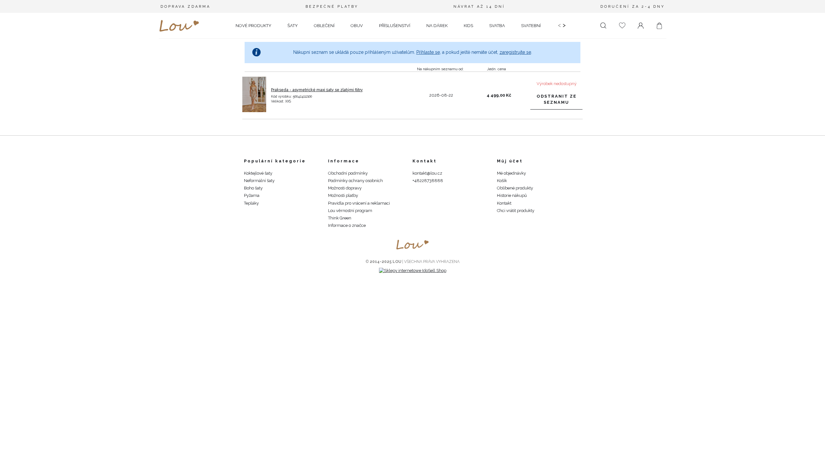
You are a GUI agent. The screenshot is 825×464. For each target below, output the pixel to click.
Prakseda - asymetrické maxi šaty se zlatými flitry (317, 90)
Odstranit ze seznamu (557, 99)
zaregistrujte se (515, 52)
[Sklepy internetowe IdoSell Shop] (412, 270)
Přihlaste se (428, 52)
